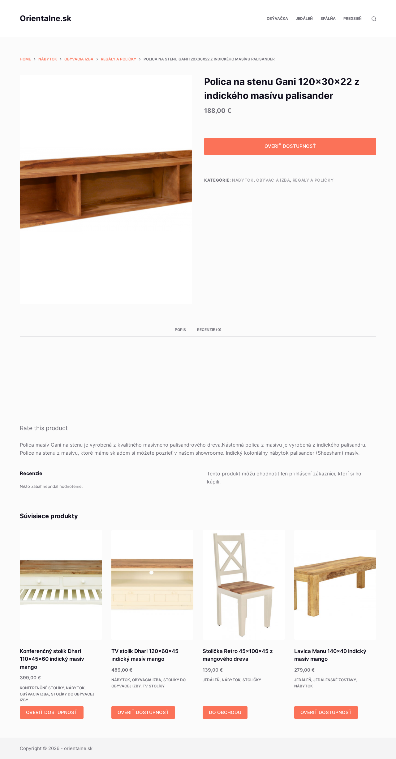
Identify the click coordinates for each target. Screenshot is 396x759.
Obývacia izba (273, 180)
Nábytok (243, 180)
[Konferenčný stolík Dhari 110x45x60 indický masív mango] (61, 585)
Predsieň (352, 18)
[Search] (374, 18)
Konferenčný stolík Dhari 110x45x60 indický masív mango (52, 659)
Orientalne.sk (45, 18)
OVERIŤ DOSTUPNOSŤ (290, 146)
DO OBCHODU (225, 712)
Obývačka (277, 18)
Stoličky (252, 679)
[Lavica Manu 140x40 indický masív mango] (335, 585)
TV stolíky (154, 686)
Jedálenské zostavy (334, 679)
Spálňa (328, 18)
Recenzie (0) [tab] (209, 329)
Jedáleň (304, 18)
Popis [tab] (180, 329)
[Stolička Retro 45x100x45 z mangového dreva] (244, 585)
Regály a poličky (313, 180)
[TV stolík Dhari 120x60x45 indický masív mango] (152, 585)
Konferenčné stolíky (42, 688)
